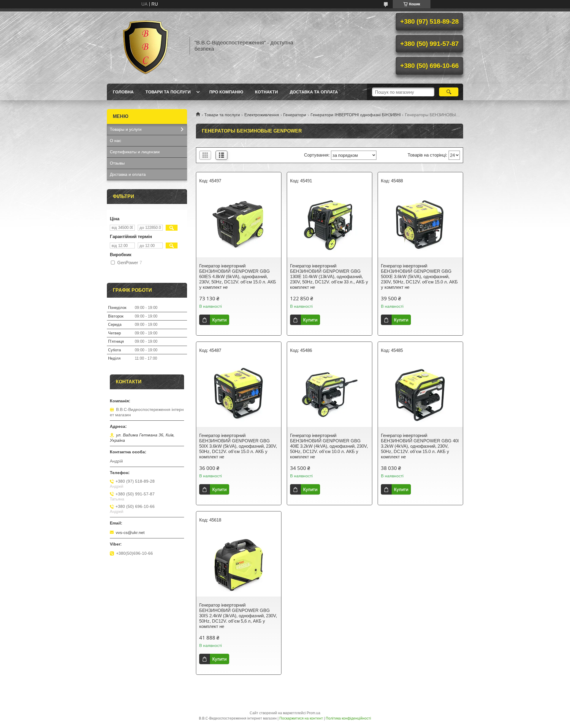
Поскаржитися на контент (301, 718)
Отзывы (117, 163)
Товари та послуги (168, 92)
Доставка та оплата (314, 92)
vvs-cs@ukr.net (130, 532)
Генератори (294, 114)
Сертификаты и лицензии (135, 151)
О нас (115, 140)
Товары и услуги (126, 129)
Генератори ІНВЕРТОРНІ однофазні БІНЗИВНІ (356, 114)
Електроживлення (261, 114)
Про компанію (226, 92)
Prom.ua (313, 713)
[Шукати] (448, 91)
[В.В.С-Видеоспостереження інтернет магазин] (145, 46)
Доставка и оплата (128, 174)
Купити (219, 319)
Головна (123, 92)
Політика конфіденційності (348, 718)
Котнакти (266, 92)
